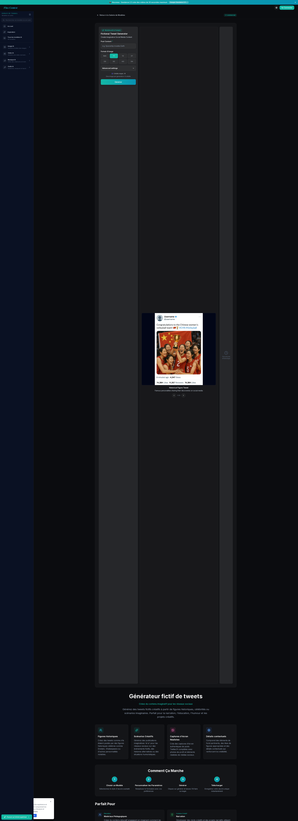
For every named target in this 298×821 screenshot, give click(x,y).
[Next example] (183, 395)
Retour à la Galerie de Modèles (112, 15)
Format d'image (107, 51)
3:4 (132, 61)
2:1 (132, 56)
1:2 (123, 56)
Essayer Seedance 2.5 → (178, 2)
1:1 (114, 56)
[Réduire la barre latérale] (30, 14)
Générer (118, 82)
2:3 (105, 61)
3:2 (114, 61)
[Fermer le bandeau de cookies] (50, 801)
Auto (104, 56)
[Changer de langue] (276, 8)
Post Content (107, 41)
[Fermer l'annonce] (295, 2)
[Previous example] (174, 395)
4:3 (123, 61)
